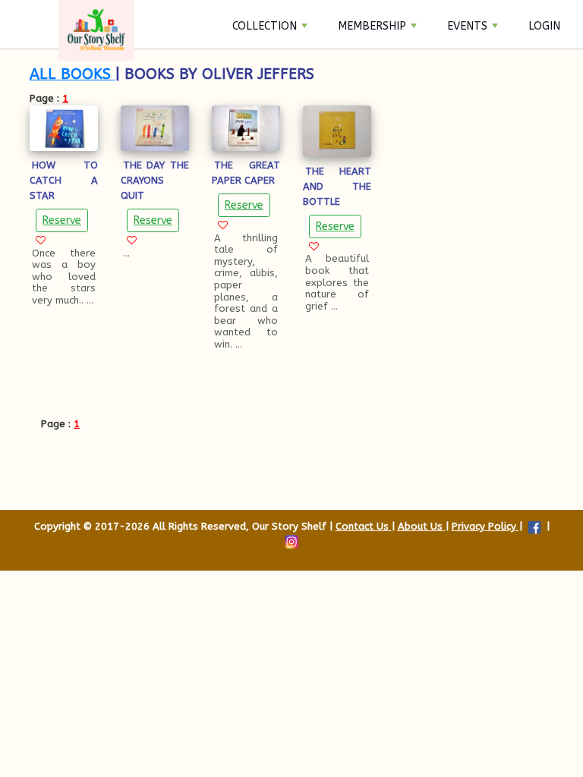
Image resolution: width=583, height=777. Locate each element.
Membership (372, 26)
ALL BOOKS (72, 74)
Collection (264, 26)
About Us (422, 526)
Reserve (62, 220)
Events (467, 26)
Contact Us (364, 526)
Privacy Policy (485, 526)
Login (544, 26)
